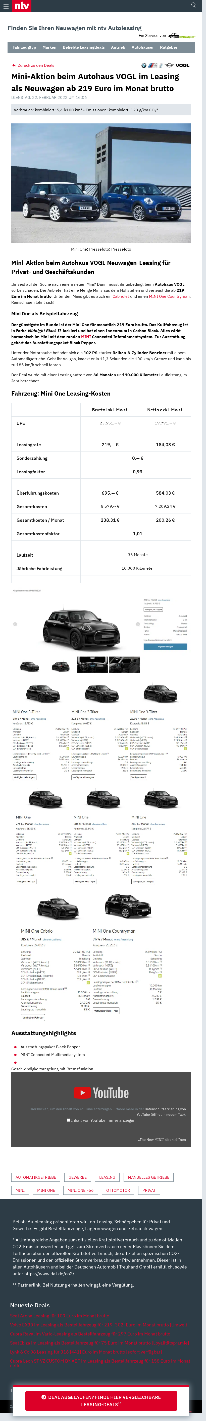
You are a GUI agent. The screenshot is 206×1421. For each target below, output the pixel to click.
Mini (20, 1190)
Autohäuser (143, 47)
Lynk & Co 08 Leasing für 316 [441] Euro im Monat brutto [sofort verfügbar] (86, 1352)
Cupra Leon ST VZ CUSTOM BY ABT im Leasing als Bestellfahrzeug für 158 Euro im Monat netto (100, 1363)
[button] (21, 6)
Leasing (107, 1177)
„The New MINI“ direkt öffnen (162, 1139)
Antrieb (118, 47)
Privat (149, 1190)
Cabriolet (121, 296)
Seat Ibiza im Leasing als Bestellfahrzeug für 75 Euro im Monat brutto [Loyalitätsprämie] (99, 1343)
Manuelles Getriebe (148, 1177)
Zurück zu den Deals (35, 65)
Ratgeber (168, 47)
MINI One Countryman (169, 296)
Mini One (46, 1190)
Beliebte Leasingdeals (84, 47)
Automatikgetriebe (36, 1177)
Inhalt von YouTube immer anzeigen (103, 1120)
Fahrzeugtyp (24, 47)
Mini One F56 (81, 1190)
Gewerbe (78, 1177)
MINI (86, 336)
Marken (49, 47)
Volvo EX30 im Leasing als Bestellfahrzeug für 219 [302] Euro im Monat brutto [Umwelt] (99, 1325)
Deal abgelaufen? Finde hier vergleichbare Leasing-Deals (103, 1400)
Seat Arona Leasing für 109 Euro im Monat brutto (59, 1316)
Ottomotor (118, 1190)
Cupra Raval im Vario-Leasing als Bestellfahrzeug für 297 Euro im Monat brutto (90, 1334)
